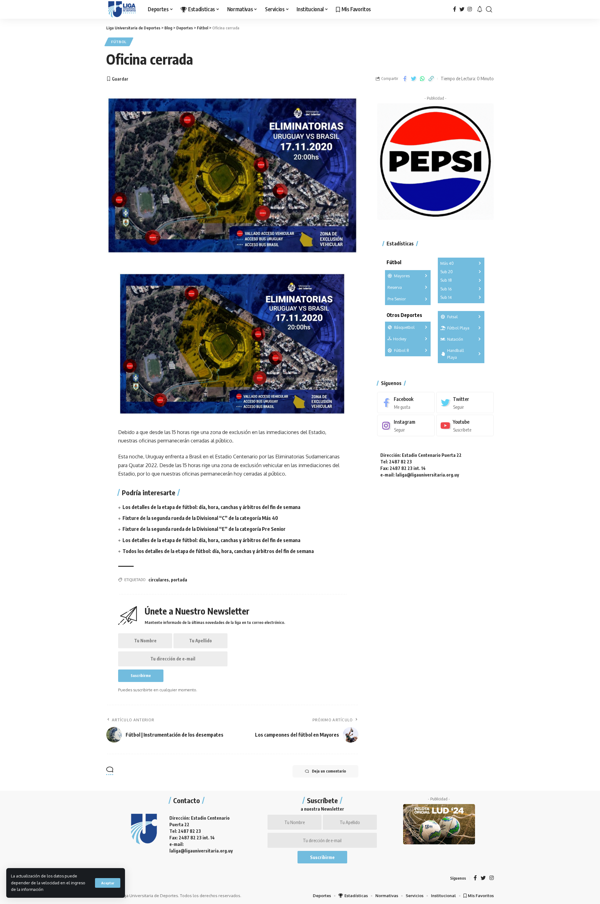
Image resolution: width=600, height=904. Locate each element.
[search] (489, 9)
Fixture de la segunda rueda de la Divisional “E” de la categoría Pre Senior (204, 529)
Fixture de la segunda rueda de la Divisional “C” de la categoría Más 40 (200, 518)
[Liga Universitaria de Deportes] (122, 9)
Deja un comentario (329, 771)
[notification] (480, 9)
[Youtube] (465, 426)
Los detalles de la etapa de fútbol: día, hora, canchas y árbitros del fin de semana (211, 507)
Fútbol (119, 41)
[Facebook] (455, 9)
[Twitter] (462, 9)
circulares (158, 579)
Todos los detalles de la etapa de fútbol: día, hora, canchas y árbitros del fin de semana (218, 551)
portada (179, 579)
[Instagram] (469, 9)
